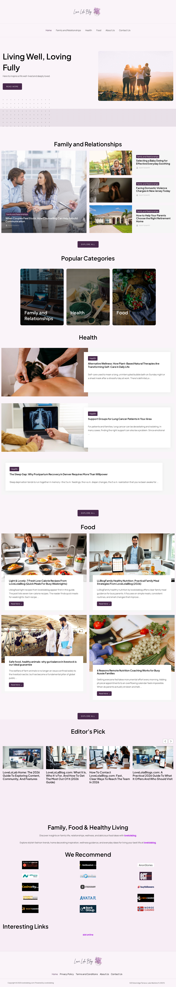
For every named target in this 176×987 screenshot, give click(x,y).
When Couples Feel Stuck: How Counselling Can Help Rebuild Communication (42, 220)
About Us (110, 30)
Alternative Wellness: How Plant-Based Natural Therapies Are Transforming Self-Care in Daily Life (123, 365)
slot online (88, 934)
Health (88, 30)
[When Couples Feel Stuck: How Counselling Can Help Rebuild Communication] (44, 192)
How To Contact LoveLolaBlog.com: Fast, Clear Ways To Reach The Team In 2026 (109, 777)
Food (98, 30)
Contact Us (124, 30)
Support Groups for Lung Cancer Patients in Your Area (120, 418)
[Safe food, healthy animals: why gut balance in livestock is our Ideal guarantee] (44, 638)
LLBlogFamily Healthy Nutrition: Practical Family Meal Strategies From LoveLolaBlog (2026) (128, 582)
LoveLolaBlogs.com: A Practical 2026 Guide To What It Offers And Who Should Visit (153, 776)
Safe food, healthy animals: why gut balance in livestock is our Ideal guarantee (43, 663)
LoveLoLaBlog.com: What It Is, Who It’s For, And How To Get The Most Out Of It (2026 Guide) (66, 777)
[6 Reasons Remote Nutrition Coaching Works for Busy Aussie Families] (132, 643)
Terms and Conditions (87, 974)
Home (49, 30)
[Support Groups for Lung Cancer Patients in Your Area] (44, 427)
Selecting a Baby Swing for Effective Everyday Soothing (153, 162)
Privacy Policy (67, 974)
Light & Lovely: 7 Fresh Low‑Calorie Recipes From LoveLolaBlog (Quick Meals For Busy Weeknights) (38, 582)
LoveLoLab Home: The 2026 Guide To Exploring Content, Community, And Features (21, 776)
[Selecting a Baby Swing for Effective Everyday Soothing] (110, 163)
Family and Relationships (68, 30)
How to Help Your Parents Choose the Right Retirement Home (153, 218)
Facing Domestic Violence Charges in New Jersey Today (153, 189)
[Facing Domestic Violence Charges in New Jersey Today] (110, 190)
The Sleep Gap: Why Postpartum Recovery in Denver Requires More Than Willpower (59, 474)
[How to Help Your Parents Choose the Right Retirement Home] (110, 219)
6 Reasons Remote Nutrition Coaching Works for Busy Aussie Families (128, 672)
